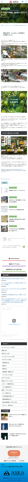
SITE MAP (22, 460)
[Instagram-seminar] (3, 465)
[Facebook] (1, 465)
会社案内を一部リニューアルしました (17, 190)
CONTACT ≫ (15, 453)
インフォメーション (6, 179)
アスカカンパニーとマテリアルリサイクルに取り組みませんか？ (13, 289)
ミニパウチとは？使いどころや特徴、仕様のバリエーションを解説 (13, 283)
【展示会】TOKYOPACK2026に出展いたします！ (13, 278)
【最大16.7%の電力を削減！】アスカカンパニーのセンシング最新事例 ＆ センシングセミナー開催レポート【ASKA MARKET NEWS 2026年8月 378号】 (14, 300)
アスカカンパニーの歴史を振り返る (16, 209)
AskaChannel (15, 258)
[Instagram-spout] (2, 465)
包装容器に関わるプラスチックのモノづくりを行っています (14, 478)
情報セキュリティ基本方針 (10, 460)
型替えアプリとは (14, 264)
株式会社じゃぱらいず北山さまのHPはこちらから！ (12, 169)
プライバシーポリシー (13, 457)
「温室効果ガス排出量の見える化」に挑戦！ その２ (13, 294)
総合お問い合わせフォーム (14, 447)
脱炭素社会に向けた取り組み (14, 269)
